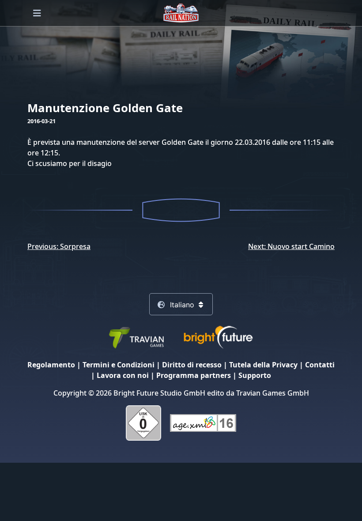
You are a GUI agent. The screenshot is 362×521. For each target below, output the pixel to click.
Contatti (320, 365)
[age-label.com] (203, 422)
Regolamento (51, 365)
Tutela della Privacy (263, 365)
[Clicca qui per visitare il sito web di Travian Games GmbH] (136, 336)
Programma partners (193, 375)
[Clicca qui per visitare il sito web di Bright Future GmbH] (218, 336)
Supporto (254, 375)
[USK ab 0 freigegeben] (143, 422)
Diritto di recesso (192, 365)
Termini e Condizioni (119, 365)
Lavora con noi (123, 375)
